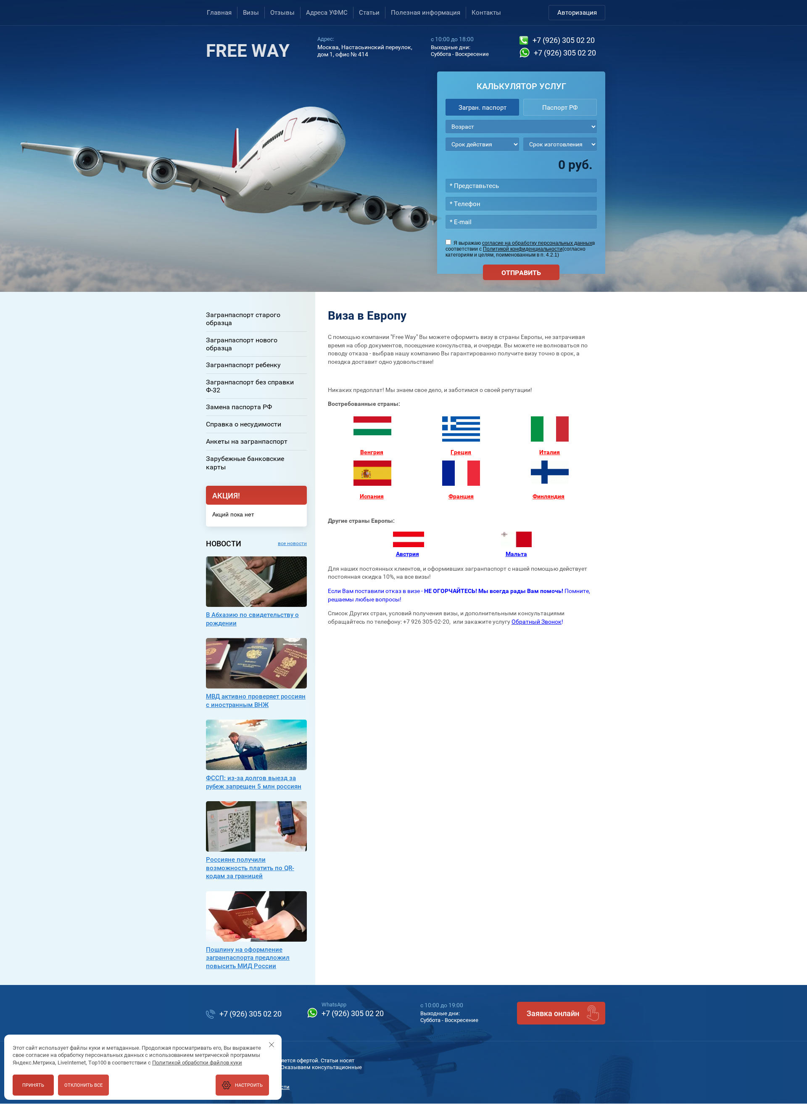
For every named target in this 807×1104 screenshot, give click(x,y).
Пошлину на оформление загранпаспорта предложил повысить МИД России (248, 958)
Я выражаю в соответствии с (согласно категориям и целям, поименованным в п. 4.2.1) (520, 249)
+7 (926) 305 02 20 (564, 40)
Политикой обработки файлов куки (197, 1062)
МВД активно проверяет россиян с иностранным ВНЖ (256, 701)
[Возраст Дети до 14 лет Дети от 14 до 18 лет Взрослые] (521, 126)
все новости (292, 543)
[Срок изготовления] (560, 144)
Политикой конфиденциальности (522, 249)
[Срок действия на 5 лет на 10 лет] (482, 144)
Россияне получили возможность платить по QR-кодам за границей (250, 868)
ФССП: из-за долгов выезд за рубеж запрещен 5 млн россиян (253, 782)
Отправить (521, 273)
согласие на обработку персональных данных (537, 243)
